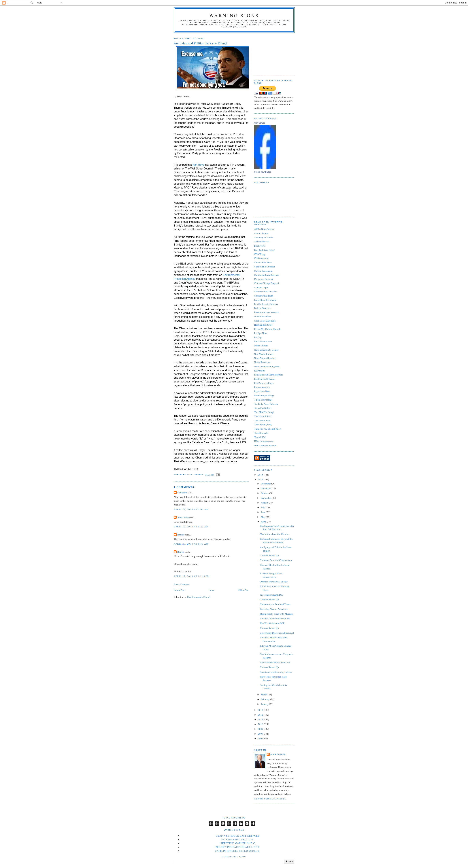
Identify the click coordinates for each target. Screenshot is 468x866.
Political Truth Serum (264, 378)
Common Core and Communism (276, 560)
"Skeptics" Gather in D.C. (238, 843)
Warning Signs (234, 15)
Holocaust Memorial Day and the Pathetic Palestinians (276, 540)
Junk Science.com (263, 341)
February (265, 699)
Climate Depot (261, 287)
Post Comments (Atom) (198, 597)
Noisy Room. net (262, 362)
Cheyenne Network (263, 279)
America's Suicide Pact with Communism (273, 639)
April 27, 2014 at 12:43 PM (192, 576)
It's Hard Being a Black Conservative (271, 575)
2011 (261, 719)
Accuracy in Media (263, 237)
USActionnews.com (263, 441)
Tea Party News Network (266, 403)
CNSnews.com (261, 258)
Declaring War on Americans (274, 609)
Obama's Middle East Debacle (238, 835)
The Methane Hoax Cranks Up (275, 662)
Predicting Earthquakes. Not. (238, 847)
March (264, 694)
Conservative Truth (263, 295)
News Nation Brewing (265, 358)
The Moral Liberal (263, 416)
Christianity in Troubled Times (275, 604)
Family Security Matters (266, 304)
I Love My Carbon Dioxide (267, 329)
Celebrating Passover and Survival (277, 632)
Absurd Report (261, 233)
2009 (261, 729)
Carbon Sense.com (263, 270)
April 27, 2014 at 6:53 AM (191, 543)
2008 (261, 733)
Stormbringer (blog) (264, 395)
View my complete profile (270, 799)
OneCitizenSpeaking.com (267, 366)
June (263, 512)
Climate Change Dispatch (267, 283)
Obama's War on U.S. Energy (274, 581)
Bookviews (259, 245)
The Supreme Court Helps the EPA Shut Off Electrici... (277, 527)
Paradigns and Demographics (268, 374)
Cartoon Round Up (269, 555)
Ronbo (180, 551)
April (264, 521)
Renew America (262, 387)
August (265, 502)
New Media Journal (263, 354)
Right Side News (262, 391)
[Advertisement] (272, 53)
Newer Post (179, 590)
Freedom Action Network (266, 312)
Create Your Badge (262, 172)
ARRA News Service (264, 229)
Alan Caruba (183, 517)
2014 (261, 479)
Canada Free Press (263, 262)
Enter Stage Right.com (265, 299)
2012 (261, 714)
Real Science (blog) (263, 383)
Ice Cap (258, 337)
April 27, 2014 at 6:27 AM (191, 526)
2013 (261, 710)
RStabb (181, 534)
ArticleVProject (261, 241)
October (265, 493)
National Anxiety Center (266, 349)
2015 (261, 474)
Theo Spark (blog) (263, 424)
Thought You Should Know (267, 428)
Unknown (182, 492)
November (266, 488)
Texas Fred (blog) (262, 408)
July (263, 507)
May (263, 516)
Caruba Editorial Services (266, 274)
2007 (261, 738)
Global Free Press (262, 316)
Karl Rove (198, 164)
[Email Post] (217, 474)
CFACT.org (259, 254)
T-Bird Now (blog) (263, 399)
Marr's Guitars (261, 345)
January (265, 704)
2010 (261, 724)
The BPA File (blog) (264, 412)
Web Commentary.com (265, 445)
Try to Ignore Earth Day (271, 594)
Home (211, 590)
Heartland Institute (263, 324)
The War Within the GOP (272, 623)
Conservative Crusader (265, 291)
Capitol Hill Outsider (264, 266)
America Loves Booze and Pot (275, 618)
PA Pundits (259, 370)
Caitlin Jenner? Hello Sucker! (238, 850)
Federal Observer (262, 308)
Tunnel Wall (260, 437)
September (266, 497)
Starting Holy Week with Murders (276, 613)
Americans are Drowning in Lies (276, 671)
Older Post (243, 590)
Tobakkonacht (261, 433)
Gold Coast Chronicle (265, 320)
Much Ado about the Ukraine (274, 534)
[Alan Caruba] (265, 168)
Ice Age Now (260, 333)
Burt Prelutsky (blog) (264, 250)
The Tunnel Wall (262, 420)
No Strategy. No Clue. (237, 839)
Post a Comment (182, 584)
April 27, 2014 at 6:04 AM (191, 509)
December (266, 483)
